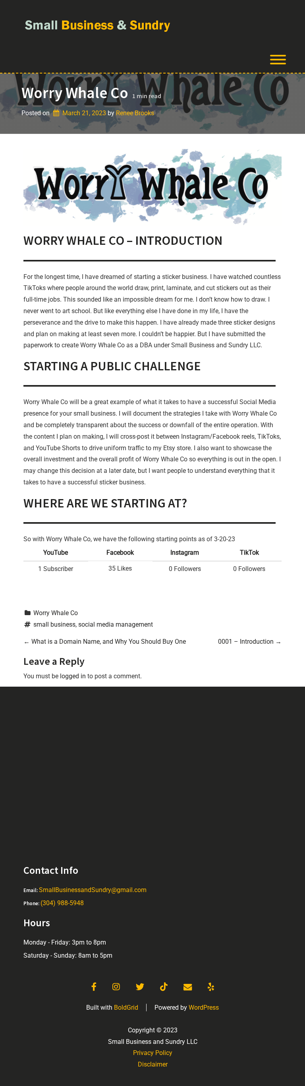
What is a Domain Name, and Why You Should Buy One (104, 641)
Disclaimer (153, 1064)
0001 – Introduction (250, 641)
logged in (73, 676)
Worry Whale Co (55, 613)
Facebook (120, 552)
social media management (115, 624)
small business (54, 624)
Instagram (184, 552)
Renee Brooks (135, 113)
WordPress (204, 1007)
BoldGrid (126, 1007)
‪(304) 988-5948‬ (62, 903)
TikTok (249, 552)
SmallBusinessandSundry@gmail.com (93, 890)
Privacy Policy (152, 1053)
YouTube (55, 552)
